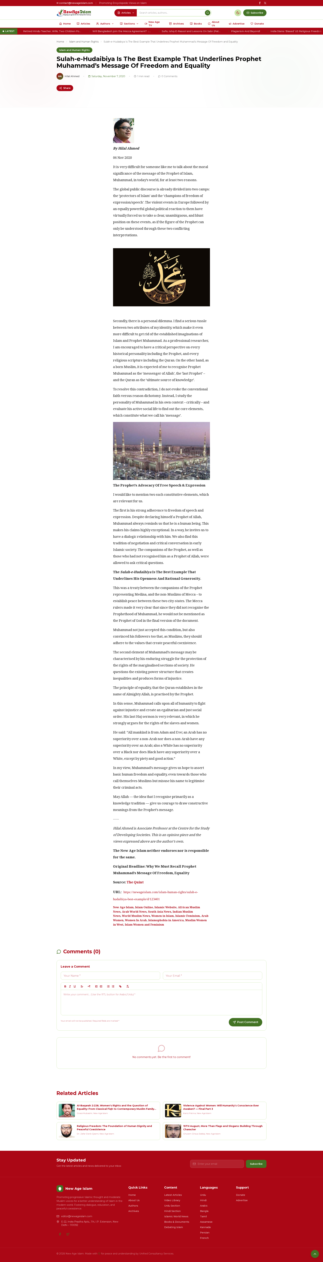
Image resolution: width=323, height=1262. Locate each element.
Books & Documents (176, 1221)
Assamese (206, 1221)
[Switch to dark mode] (238, 12)
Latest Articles (173, 1194)
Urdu (203, 1194)
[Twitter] (68, 1234)
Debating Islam (173, 1227)
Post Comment (247, 1022)
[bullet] (113, 986)
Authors (133, 1205)
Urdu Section (172, 1205)
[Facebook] (60, 1234)
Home (60, 41)
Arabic (204, 1205)
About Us (134, 1200)
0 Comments (169, 76)
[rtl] (89, 986)
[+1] (101, 986)
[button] (82, 986)
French (204, 1237)
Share (66, 88)
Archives (133, 1211)
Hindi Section (172, 1211)
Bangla (204, 1211)
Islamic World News (176, 1216)
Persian (204, 1232)
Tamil (203, 1216)
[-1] (96, 986)
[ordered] (108, 986)
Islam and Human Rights (84, 41)
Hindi (203, 1200)
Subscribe (256, 1163)
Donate (240, 1194)
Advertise (242, 1200)
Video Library (172, 1200)
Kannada (205, 1227)
